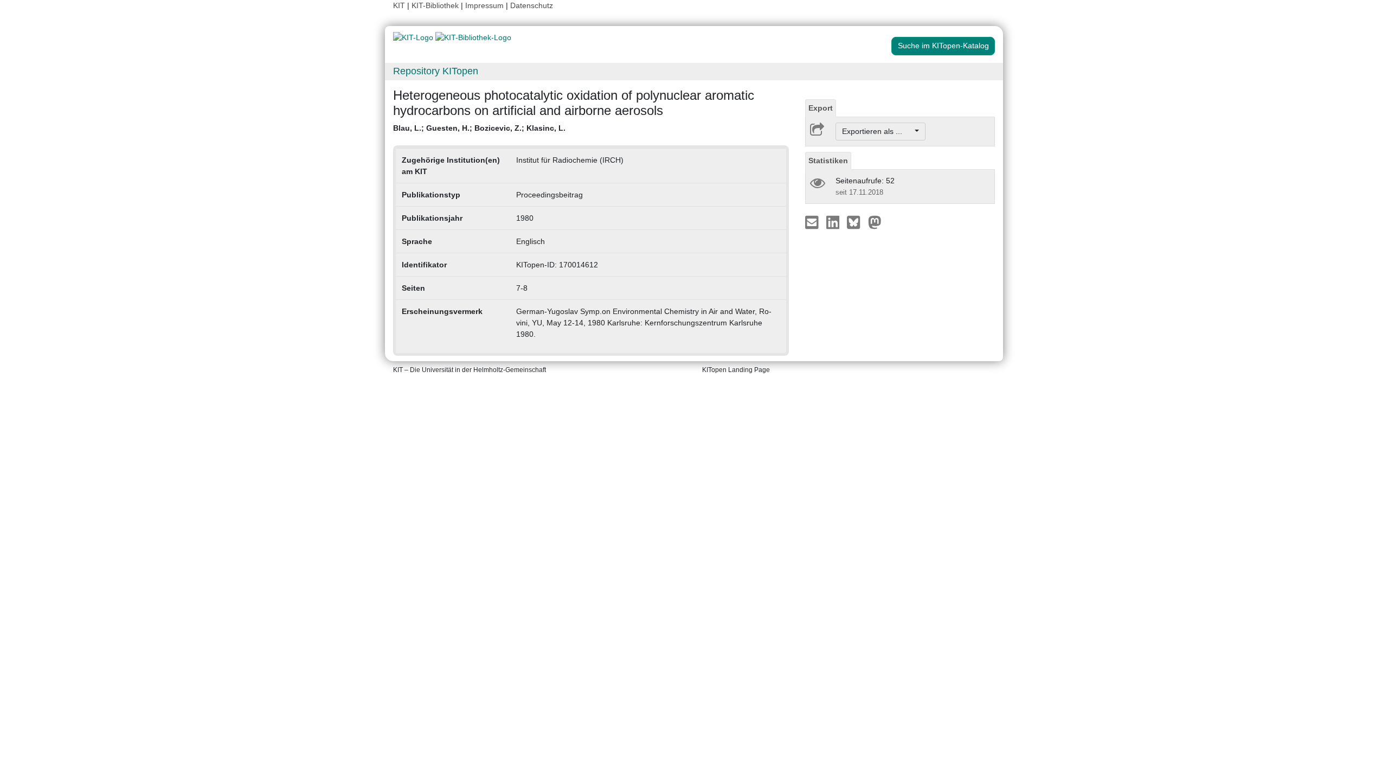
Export (820, 108)
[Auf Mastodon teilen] (875, 221)
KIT (399, 5)
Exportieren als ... (877, 131)
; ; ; (479, 128)
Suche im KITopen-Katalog (943, 45)
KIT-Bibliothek (436, 5)
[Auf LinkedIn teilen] (834, 221)
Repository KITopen (435, 71)
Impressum (484, 5)
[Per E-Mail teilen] (813, 221)
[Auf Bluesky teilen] (856, 221)
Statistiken (828, 160)
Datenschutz (531, 5)
